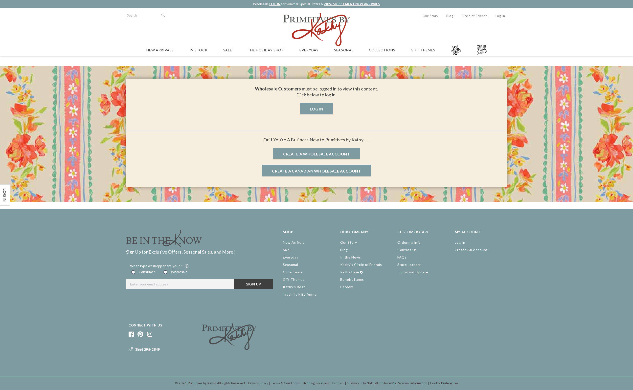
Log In (500, 16)
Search (162, 15)
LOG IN (274, 4)
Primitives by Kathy (202, 383)
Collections (382, 50)
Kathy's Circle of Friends (361, 264)
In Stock (199, 50)
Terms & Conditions (285, 383)
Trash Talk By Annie (299, 294)
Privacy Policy (258, 383)
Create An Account (471, 250)
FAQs (402, 257)
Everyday (309, 50)
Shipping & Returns (316, 383)
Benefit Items (352, 279)
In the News (350, 257)
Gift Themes (423, 50)
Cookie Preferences (444, 383)
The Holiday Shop (266, 50)
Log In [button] (316, 109)
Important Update (412, 272)
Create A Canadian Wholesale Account (316, 171)
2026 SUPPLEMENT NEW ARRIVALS (352, 4)
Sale (227, 50)
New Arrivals (160, 50)
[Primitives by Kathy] (229, 348)
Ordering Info (409, 242)
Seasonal (344, 50)
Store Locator (409, 264)
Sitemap (353, 383)
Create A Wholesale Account (316, 154)
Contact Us (407, 250)
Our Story (430, 16)
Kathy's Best (294, 287)
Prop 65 (338, 383)
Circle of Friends (474, 16)
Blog (449, 16)
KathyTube (349, 272)
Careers (347, 287)
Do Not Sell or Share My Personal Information (394, 383)
